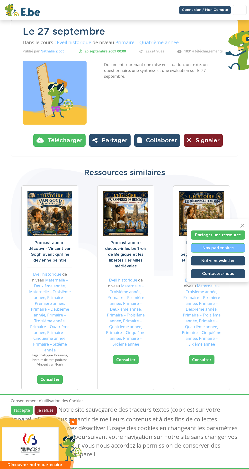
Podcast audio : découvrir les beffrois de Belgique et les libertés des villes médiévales (126, 254)
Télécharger (64, 141)
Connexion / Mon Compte (205, 10)
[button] (157, 140)
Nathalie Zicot (52, 51)
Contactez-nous (218, 273)
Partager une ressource (218, 235)
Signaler (207, 141)
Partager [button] (113, 141)
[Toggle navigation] (240, 10)
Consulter (50, 379)
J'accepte (22, 410)
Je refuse (45, 410)
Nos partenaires (218, 248)
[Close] (242, 225)
